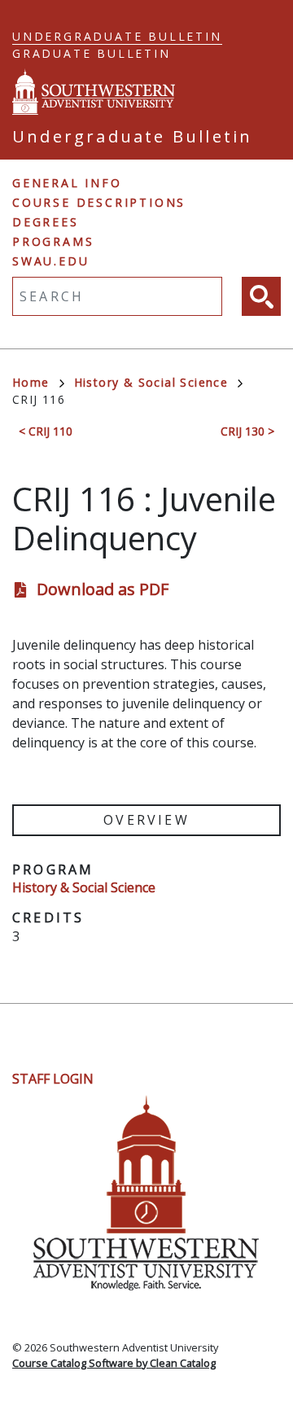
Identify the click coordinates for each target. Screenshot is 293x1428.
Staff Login (53, 1079)
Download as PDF (102, 589)
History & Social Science (151, 382)
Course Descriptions (99, 202)
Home (31, 382)
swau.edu (50, 261)
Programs (53, 241)
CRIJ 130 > (247, 431)
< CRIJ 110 (45, 431)
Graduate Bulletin (91, 53)
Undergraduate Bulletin (117, 36)
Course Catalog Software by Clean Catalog (114, 1363)
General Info (67, 183)
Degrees (45, 222)
